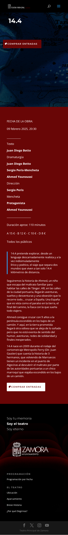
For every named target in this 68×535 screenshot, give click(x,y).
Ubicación (12, 492)
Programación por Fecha (20, 479)
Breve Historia (14, 504)
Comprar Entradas (22, 43)
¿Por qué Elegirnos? (17, 511)
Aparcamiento (14, 498)
